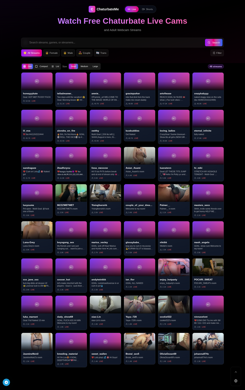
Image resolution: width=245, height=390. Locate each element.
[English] (236, 380)
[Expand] (236, 372)
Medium (84, 66)
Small (73, 66)
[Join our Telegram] (6, 382)
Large (95, 66)
